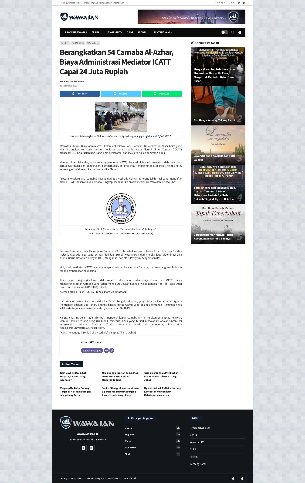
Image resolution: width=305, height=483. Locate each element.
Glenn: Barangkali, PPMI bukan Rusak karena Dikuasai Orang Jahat (161, 376)
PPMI (152, 453)
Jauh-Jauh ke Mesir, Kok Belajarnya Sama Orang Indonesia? (73, 376)
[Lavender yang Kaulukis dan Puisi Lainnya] (218, 145)
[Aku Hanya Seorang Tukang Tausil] (218, 106)
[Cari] (232, 32)
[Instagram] (244, 3)
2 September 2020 (68, 85)
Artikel (194, 456)
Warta (152, 440)
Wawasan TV (197, 442)
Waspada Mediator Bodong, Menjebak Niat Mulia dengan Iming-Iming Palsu (75, 391)
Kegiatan (152, 434)
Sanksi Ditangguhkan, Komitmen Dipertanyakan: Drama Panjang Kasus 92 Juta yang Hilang (120, 391)
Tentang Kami (198, 464)
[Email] (106, 350)
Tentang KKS (78, 43)
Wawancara (93, 43)
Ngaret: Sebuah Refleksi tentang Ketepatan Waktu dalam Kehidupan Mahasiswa (162, 391)
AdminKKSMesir (91, 342)
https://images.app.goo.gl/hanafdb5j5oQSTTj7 (145, 136)
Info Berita (152, 447)
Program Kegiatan (200, 427)
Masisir (64, 43)
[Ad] (191, 17)
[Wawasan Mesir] (239, 32)
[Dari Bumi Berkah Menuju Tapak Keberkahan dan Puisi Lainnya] (218, 224)
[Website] (111, 350)
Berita (193, 435)
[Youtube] (239, 3)
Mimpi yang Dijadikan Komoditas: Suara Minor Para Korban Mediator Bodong (120, 376)
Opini (193, 449)
